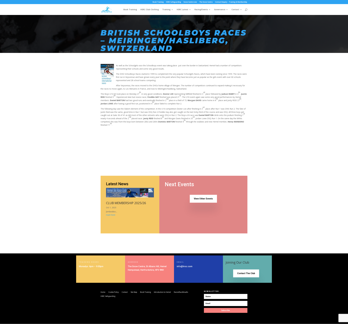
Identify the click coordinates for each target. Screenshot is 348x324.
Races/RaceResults (181, 292)
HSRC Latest (182, 10)
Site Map (134, 292)
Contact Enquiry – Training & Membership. (231, 2)
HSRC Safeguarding (173, 2)
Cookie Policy (113, 292)
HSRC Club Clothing (149, 10)
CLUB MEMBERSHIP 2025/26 (126, 203)
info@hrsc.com (184, 266)
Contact (235, 10)
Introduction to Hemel (162, 292)
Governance (219, 10)
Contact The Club (246, 273)
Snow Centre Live (190, 2)
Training (166, 10)
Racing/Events (201, 10)
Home (103, 292)
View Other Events (203, 198)
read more (110, 215)
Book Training (158, 2)
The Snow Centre (206, 2)
